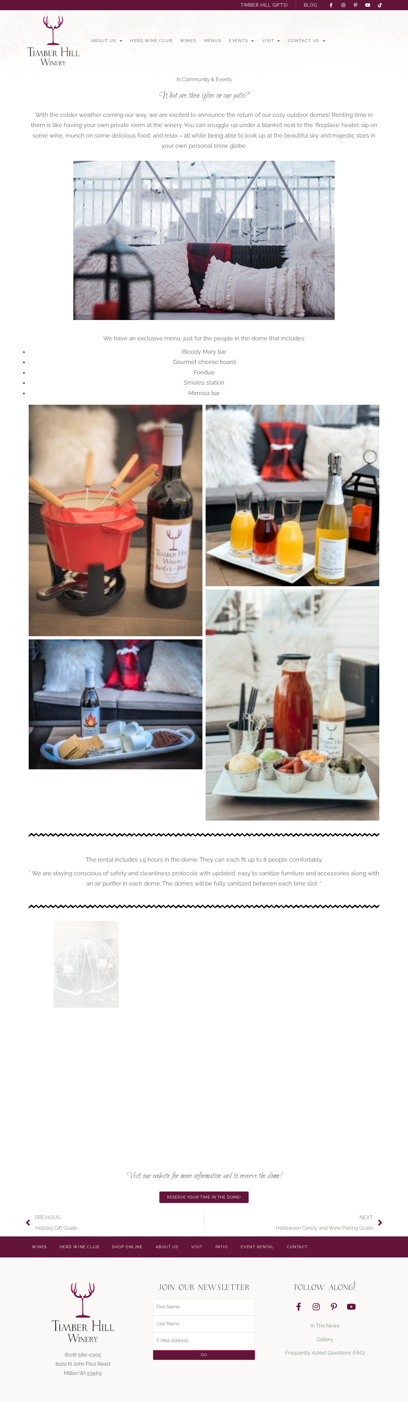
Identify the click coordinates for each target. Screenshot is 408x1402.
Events (238, 40)
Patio (221, 1247)
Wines (188, 40)
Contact (297, 1247)
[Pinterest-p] (334, 1306)
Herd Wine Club (151, 40)
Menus (213, 40)
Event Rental (257, 1247)
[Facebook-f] (299, 1306)
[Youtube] (351, 1306)
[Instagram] (316, 1306)
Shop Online (127, 1247)
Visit (268, 40)
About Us (103, 40)
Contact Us (303, 40)
